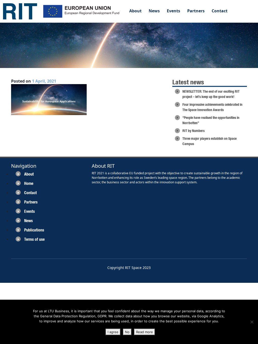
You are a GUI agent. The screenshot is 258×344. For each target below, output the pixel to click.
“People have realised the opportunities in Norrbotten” (210, 120)
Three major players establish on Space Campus (209, 141)
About (135, 11)
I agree (113, 332)
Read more (144, 332)
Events (173, 11)
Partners (196, 11)
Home (28, 183)
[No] (251, 321)
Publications (34, 230)
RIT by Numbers (193, 131)
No (127, 332)
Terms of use (34, 239)
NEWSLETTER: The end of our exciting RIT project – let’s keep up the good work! (211, 94)
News (154, 11)
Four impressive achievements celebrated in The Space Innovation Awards (212, 107)
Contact (220, 11)
